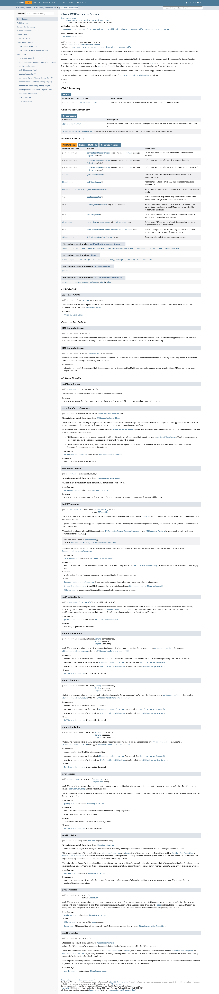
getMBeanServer (94, 182)
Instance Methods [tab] (88, 145)
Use (34, 3)
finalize (82, 260)
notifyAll (120, 260)
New (53, 3)
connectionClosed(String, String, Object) (35, 82)
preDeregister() (25, 97)
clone (64, 260)
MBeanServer (87, 131)
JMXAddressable (136, 29)
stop (109, 282)
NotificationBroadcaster (94, 29)
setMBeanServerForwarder (98, 230)
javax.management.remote (45, 8)
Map (103, 237)
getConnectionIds (95, 175)
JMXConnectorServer (68, 8)
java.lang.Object (68, 18)
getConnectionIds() (27, 66)
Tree (40, 3)
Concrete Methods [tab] (110, 145)
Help (84, 3)
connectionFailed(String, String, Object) (35, 86)
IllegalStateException (75, 586)
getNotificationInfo (96, 189)
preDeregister (93, 215)
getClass (92, 260)
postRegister (93, 205)
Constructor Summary (26, 27)
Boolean (103, 205)
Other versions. (116, 984)
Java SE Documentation (119, 982)
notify (111, 260)
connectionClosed (95, 153)
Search (78, 3)
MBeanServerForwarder (121, 230)
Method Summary (24, 31)
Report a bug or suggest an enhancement (77, 980)
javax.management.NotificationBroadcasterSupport (88, 20)
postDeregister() (25, 101)
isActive (94, 282)
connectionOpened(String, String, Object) (36, 78)
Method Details (23, 54)
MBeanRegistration (71, 29)
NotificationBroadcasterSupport (84, 45)
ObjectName (67, 222)
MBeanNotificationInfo (73, 189)
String (79, 103)
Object (90, 156)
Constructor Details (25, 43)
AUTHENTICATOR (26, 39)
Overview (20, 3)
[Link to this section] (82, 88)
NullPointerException (74, 673)
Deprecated (62, 3)
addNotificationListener (74, 248)
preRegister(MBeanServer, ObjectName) (35, 90)
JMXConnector (68, 237)
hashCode (102, 260)
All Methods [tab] (69, 145)
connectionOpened (95, 167)
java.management (23, 8)
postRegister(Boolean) (28, 94)
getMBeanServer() (26, 58)
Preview (46, 3)
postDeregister (94, 197)
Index (70, 3)
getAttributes (81, 282)
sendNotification (173, 248)
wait (139, 260)
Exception (93, 898)
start (102, 282)
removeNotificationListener (121, 248)
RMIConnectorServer (72, 37)
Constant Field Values (74, 315)
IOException (103, 512)
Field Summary (23, 23)
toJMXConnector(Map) (28, 70)
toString (131, 260)
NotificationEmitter (117, 29)
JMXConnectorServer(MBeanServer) (33, 50)
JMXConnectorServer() (28, 46)
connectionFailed (95, 160)
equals (72, 260)
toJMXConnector (94, 237)
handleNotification (97, 248)
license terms (94, 990)
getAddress (67, 271)
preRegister (92, 222)
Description (22, 19)
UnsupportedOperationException (79, 582)
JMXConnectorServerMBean (157, 29)
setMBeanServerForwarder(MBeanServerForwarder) (38, 62)
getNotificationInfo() (27, 74)
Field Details (22, 35)
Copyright (65, 988)
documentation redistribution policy (121, 990)
